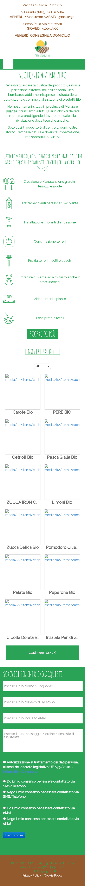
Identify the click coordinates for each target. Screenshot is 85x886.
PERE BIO (62, 412)
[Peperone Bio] (62, 572)
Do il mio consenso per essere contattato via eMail (39, 810)
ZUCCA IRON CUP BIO (28, 502)
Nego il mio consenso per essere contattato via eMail (41, 821)
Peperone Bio (62, 592)
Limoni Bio (62, 502)
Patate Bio (22, 592)
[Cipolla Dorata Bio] (22, 617)
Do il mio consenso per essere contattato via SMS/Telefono (39, 783)
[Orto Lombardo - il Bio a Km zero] (42, 48)
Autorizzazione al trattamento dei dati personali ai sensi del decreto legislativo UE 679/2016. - (41, 767)
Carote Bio (23, 412)
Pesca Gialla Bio (62, 457)
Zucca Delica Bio (23, 547)
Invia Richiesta (14, 835)
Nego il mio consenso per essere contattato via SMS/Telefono (41, 794)
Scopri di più (42, 333)
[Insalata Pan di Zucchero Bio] (62, 617)
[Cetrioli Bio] (22, 437)
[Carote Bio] (22, 391)
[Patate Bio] (22, 572)
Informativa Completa (20, 772)
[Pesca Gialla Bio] (62, 437)
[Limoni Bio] (62, 482)
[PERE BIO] (62, 391)
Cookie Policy (53, 875)
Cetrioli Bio (22, 457)
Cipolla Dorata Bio (24, 637)
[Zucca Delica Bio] (22, 527)
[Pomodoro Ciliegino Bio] (62, 527)
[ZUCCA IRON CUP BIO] (22, 482)
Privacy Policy (31, 875)
